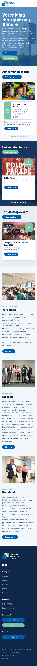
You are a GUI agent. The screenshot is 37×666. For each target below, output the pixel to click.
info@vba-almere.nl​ (9, 608)
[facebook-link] (6, 565)
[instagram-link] (3, 565)
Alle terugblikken (11, 217)
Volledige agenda (11, 77)
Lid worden (9, 53)
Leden (4, 588)
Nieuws (7, 447)
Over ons (5, 576)
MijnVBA (5, 593)
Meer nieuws (9, 152)
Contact (12, 625)
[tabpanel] (18, 109)
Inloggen (12, 637)
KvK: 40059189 (7, 604)
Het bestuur (9, 537)
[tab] (12, 136)
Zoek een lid (9, 58)
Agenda (8, 351)
